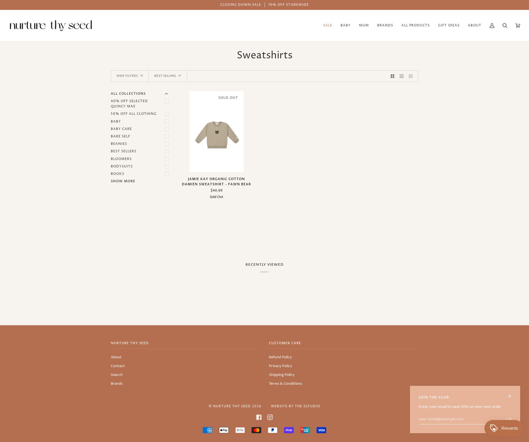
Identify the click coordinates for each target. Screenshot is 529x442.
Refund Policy (280, 357)
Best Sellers (123, 151)
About (116, 357)
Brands (117, 383)
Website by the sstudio (295, 406)
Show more (123, 181)
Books (117, 174)
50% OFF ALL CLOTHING (133, 114)
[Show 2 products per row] (392, 76)
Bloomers (121, 159)
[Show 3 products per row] (401, 76)
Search (117, 374)
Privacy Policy (280, 366)
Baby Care (121, 129)
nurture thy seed (232, 406)
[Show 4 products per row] (412, 76)
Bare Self (120, 136)
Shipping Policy (282, 374)
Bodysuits (122, 166)
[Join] (504, 419)
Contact (118, 366)
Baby (116, 121)
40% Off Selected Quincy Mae (129, 104)
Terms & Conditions (285, 383)
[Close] (512, 394)
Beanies (119, 144)
